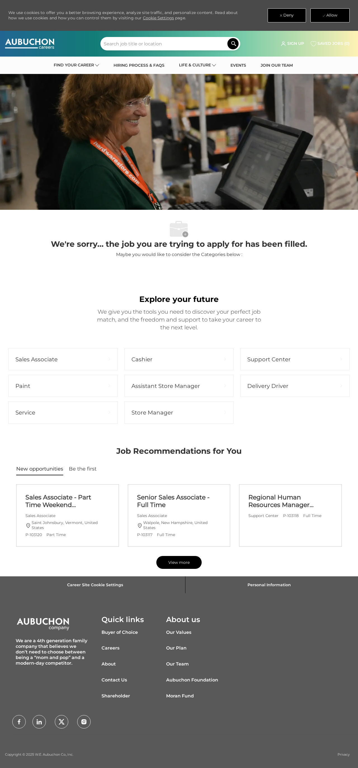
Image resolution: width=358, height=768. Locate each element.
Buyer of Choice (120, 632)
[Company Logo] (29, 44)
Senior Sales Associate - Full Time (173, 501)
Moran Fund (180, 696)
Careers (110, 648)
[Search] (233, 43)
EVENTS (238, 65)
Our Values (178, 632)
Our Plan (176, 648)
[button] (292, 43)
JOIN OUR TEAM (277, 65)
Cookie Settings (158, 17)
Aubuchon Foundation (192, 680)
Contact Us (114, 680)
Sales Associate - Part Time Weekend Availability (58, 501)
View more (179, 562)
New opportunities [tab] (39, 469)
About (109, 664)
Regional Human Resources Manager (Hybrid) (279, 501)
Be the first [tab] (82, 469)
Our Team (177, 664)
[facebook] (19, 722)
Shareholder (116, 696)
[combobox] (170, 43)
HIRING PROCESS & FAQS (139, 65)
